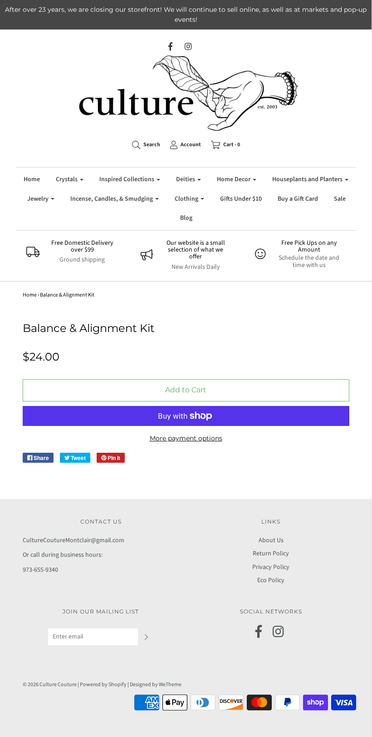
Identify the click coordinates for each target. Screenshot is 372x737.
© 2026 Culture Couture (50, 684)
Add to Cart (185, 390)
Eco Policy (270, 580)
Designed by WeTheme (155, 684)
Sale (340, 198)
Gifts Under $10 (241, 198)
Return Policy (271, 553)
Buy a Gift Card (298, 198)
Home (32, 179)
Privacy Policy (270, 567)
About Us (271, 540)
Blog (186, 218)
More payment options (186, 438)
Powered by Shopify (103, 684)
